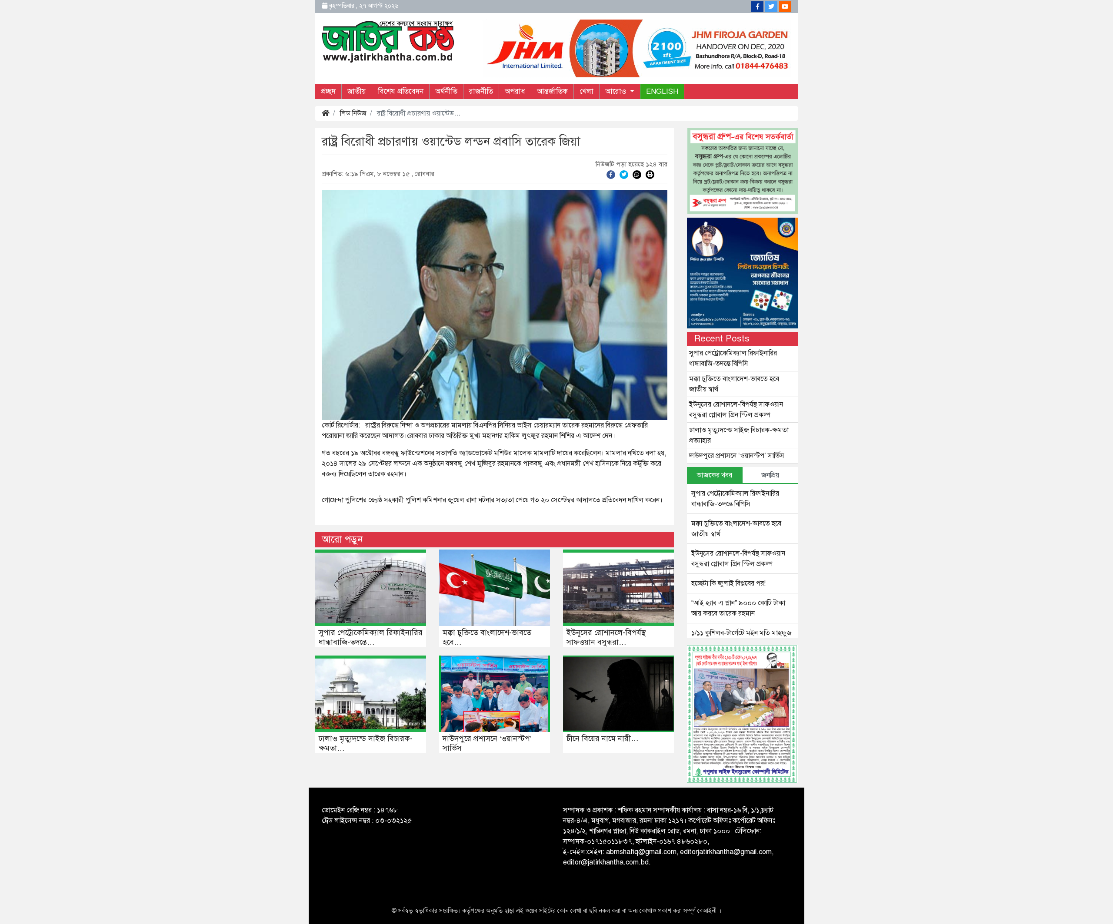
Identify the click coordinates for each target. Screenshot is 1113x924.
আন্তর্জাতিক (552, 91)
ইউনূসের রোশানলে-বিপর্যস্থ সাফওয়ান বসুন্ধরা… (606, 637)
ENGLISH (662, 91)
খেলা (586, 91)
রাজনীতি (481, 91)
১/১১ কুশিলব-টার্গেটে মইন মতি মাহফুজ (741, 633)
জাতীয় (356, 91)
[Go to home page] (388, 40)
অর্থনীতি (446, 91)
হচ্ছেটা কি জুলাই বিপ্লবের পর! (728, 583)
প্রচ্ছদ (328, 91)
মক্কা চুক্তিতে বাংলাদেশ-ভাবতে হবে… (487, 637)
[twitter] (624, 174)
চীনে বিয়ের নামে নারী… (602, 738)
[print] (650, 174)
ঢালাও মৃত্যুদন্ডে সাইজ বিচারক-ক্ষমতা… (366, 743)
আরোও (616, 91)
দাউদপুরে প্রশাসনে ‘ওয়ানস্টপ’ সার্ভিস (487, 743)
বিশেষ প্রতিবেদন (400, 91)
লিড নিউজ (353, 113)
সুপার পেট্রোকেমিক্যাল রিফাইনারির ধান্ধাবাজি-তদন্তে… (371, 637)
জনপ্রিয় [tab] (770, 475)
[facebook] (610, 174)
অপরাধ (515, 91)
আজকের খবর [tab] (714, 475)
